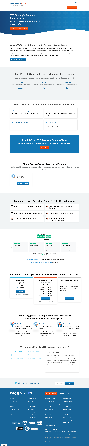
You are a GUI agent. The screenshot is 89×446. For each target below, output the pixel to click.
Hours (18, 180)
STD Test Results (13, 406)
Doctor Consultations (14, 409)
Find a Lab (60, 7)
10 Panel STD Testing (49, 401)
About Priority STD (32, 401)
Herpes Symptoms (67, 412)
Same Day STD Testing (32, 406)
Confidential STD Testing (33, 404)
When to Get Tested (14, 401)
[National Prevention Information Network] (32, 423)
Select (21, 291)
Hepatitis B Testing (49, 412)
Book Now (44, 147)
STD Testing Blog (66, 422)
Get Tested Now (72, 7)
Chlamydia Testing (49, 406)
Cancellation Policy (66, 431)
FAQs (11, 414)
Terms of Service (56, 431)
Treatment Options (14, 412)
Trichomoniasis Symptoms (68, 420)
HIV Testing (47, 420)
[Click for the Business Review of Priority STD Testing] (19, 428)
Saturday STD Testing (32, 414)
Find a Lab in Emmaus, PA (18, 59)
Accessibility (74, 431)
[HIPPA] (24, 422)
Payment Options (13, 404)
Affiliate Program (31, 420)
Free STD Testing (31, 412)
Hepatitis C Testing (49, 414)
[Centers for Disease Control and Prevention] (40, 422)
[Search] (69, 383)
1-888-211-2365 (73, 2)
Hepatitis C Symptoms (67, 409)
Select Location (23, 183)
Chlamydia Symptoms (67, 401)
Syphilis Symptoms (67, 417)
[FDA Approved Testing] (16, 423)
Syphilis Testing (48, 422)
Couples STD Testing (32, 409)
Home (13, 7)
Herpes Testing (48, 417)
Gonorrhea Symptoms (67, 404)
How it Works (23, 7)
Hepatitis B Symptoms (67, 406)
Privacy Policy (48, 431)
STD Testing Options (48, 7)
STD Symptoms (67, 398)
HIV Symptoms (66, 414)
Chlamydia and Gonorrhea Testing (52, 404)
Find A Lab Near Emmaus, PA (19, 28)
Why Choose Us (35, 7)
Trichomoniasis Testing (50, 425)
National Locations (32, 417)
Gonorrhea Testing (49, 409)
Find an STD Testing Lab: (29, 383)
